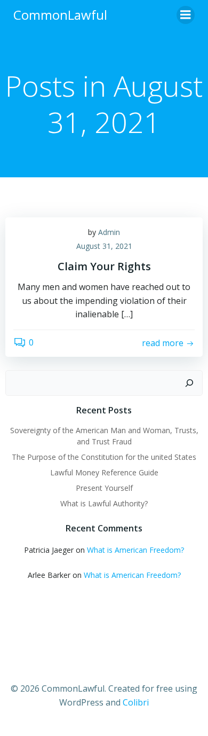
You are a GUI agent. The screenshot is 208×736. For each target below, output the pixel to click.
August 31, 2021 (104, 246)
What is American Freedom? (135, 550)
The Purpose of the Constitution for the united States (104, 457)
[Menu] (186, 15)
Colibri (136, 702)
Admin (109, 232)
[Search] (189, 383)
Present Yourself (104, 488)
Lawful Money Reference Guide (104, 472)
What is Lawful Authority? (104, 503)
